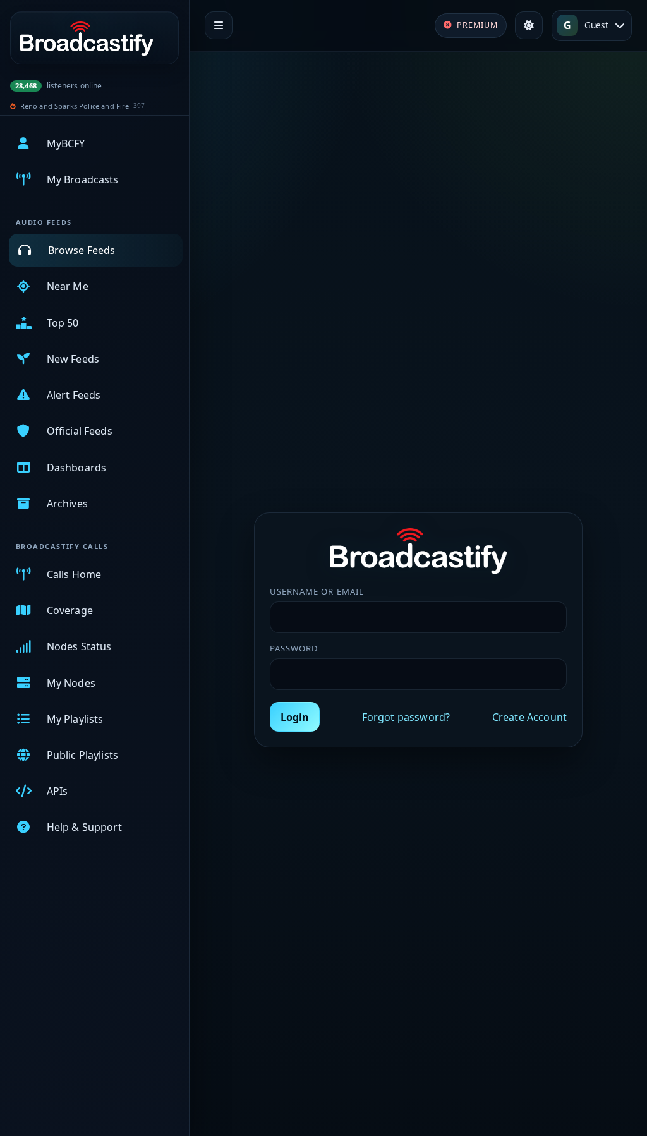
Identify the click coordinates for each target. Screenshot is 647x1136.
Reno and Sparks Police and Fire (75, 106)
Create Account (529, 717)
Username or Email (317, 591)
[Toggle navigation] (219, 25)
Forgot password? (406, 717)
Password (294, 648)
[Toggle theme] (529, 25)
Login (295, 717)
